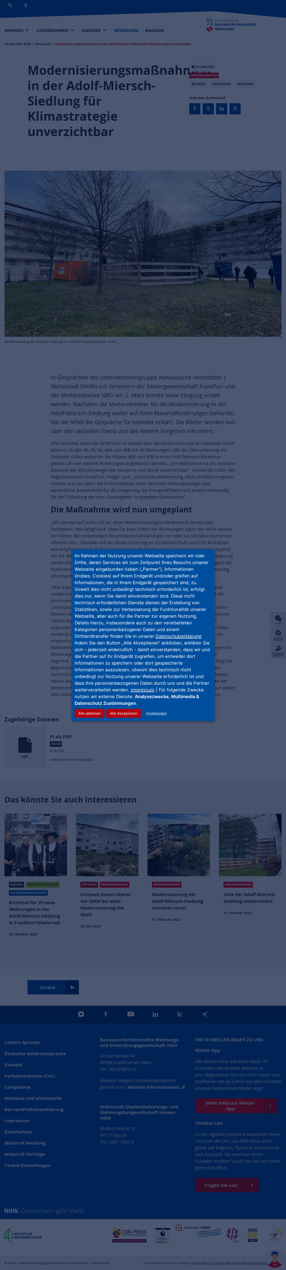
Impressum (143, 690)
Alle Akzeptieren (123, 713)
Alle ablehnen (89, 713)
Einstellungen (156, 713)
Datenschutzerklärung (178, 636)
